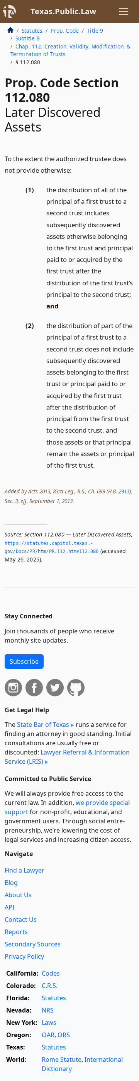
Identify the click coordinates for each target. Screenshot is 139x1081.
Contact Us (21, 919)
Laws (49, 1022)
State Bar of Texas (43, 724)
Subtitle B (27, 38)
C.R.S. (50, 985)
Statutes (32, 30)
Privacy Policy (24, 956)
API (9, 907)
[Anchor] (76, 170)
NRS (48, 1010)
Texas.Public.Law (63, 11)
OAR (48, 1035)
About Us (18, 895)
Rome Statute (61, 1059)
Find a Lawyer (24, 870)
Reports (16, 932)
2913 (124, 491)
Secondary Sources (33, 944)
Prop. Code (65, 30)
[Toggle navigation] (123, 11)
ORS (64, 1035)
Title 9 (95, 30)
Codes (51, 973)
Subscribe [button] (24, 661)
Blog (11, 882)
